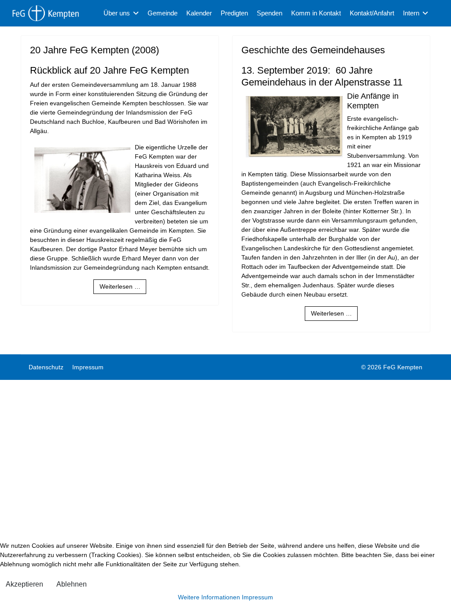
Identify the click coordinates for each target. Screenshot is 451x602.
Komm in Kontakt (316, 13)
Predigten (234, 13)
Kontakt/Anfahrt (372, 13)
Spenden (269, 13)
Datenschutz (46, 367)
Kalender (199, 13)
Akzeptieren (24, 584)
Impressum (88, 367)
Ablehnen (71, 584)
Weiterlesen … (120, 286)
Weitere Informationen (209, 597)
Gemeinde (162, 13)
